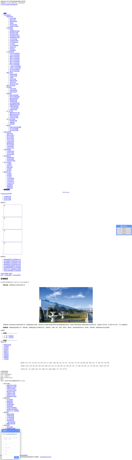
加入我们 (9, 170)
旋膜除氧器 (10, 406)
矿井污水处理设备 (15, 64)
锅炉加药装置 (13, 21)
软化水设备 (13, 18)
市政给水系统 (13, 90)
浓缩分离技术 (13, 92)
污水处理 (9, 176)
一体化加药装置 (14, 108)
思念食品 (6, 349)
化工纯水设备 (13, 39)
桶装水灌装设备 (14, 116)
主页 (2, 275)
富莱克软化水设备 (11, 385)
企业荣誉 (9, 168)
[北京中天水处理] (66, 192)
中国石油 (6, 354)
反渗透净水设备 (11, 428)
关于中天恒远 (7, 162)
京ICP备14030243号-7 (46, 457)
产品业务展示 (7, 15)
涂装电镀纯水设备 (15, 37)
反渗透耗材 (13, 50)
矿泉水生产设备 (14, 117)
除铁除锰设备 (13, 120)
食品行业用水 (10, 135)
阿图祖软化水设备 (11, 386)
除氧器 (11, 23)
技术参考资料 (10, 159)
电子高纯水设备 (14, 34)
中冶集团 (6, 346)
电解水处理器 (13, 80)
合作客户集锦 (10, 152)
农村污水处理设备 (15, 58)
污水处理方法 (10, 181)
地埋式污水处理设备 (15, 67)
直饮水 (11, 29)
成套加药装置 (13, 109)
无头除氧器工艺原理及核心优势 (12, 261)
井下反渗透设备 (14, 45)
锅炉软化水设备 (11, 391)
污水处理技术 (10, 180)
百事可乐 (6, 351)
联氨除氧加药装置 (15, 104)
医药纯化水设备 (14, 32)
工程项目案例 (7, 149)
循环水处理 (10, 72)
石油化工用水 (10, 148)
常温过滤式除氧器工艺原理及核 (12, 270)
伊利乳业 (6, 348)
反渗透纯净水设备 (15, 31)
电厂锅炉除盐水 (14, 42)
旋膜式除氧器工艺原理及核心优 (12, 259)
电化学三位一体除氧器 (13, 410)
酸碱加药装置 (13, 100)
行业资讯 (9, 173)
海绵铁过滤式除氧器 (12, 409)
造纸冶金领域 (10, 144)
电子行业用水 (10, 136)
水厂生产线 (10, 111)
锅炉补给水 (13, 19)
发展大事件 (10, 167)
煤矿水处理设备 (11, 85)
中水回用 (12, 43)
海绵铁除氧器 (10, 404)
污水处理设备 (10, 51)
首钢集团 (6, 357)
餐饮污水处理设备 (15, 63)
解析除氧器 (10, 401)
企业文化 (9, 165)
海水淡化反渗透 (14, 130)
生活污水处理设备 (15, 53)
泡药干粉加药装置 (15, 96)
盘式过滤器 (13, 79)
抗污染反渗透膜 (14, 128)
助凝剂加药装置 (14, 106)
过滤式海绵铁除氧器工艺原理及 (12, 265)
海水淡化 (12, 48)
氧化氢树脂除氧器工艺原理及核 (12, 267)
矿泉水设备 (13, 88)
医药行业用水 (10, 138)
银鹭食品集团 (7, 344)
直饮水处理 (10, 133)
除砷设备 (12, 124)
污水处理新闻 (10, 178)
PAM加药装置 (10, 417)
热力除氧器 (10, 399)
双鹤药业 (6, 352)
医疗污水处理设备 (15, 61)
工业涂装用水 (10, 146)
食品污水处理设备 (15, 59)
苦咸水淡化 (13, 47)
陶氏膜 (8, 125)
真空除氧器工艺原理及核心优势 (12, 262)
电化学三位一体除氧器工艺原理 (12, 269)
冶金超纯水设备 (14, 40)
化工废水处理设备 (15, 69)
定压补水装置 (13, 76)
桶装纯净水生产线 (15, 112)
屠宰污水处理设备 (15, 71)
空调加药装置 (10, 415)
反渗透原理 (10, 188)
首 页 (5, 13)
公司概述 (9, 164)
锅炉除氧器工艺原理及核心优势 (12, 264)
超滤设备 (9, 87)
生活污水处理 (10, 140)
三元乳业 (11, 337)
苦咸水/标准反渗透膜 (15, 127)
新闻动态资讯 (7, 172)
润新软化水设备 (11, 388)
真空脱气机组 (13, 24)
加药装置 (9, 93)
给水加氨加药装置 (15, 103)
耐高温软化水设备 (11, 396)
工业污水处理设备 (15, 55)
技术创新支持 (7, 156)
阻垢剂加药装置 (14, 98)
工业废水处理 (10, 141)
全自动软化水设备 (11, 390)
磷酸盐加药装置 (11, 423)
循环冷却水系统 (14, 84)
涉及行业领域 (7, 132)
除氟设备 (12, 122)
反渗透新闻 (10, 184)
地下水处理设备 (11, 119)
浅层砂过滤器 (13, 74)
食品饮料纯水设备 (15, 35)
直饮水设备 (10, 427)
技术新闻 (9, 175)
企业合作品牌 (10, 154)
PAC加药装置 (10, 418)
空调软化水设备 (11, 393)
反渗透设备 (10, 27)
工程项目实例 (10, 151)
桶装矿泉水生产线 (15, 114)
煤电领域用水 (10, 143)
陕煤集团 (11, 336)
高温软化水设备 (14, 26)
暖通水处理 (10, 16)
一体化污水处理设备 (15, 66)
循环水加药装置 (14, 95)
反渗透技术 (10, 186)
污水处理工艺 (10, 183)
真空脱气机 (13, 82)
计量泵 (11, 77)
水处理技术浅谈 (11, 160)
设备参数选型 (10, 157)
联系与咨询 (7, 189)
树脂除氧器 (10, 402)
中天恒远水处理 (5, 193)
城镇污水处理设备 (15, 56)
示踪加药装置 (13, 101)
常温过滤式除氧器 (11, 407)
